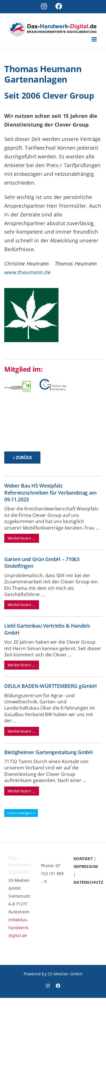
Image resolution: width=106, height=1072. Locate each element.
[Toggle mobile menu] (95, 39)
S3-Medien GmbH (65, 973)
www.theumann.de (27, 272)
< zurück (22, 457)
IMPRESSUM (85, 866)
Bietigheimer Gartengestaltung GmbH (48, 752)
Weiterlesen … (22, 538)
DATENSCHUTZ (88, 882)
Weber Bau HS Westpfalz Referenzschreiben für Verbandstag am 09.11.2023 (50, 492)
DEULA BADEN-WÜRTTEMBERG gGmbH (50, 686)
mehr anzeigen (20, 812)
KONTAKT (83, 858)
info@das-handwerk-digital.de (18, 927)
